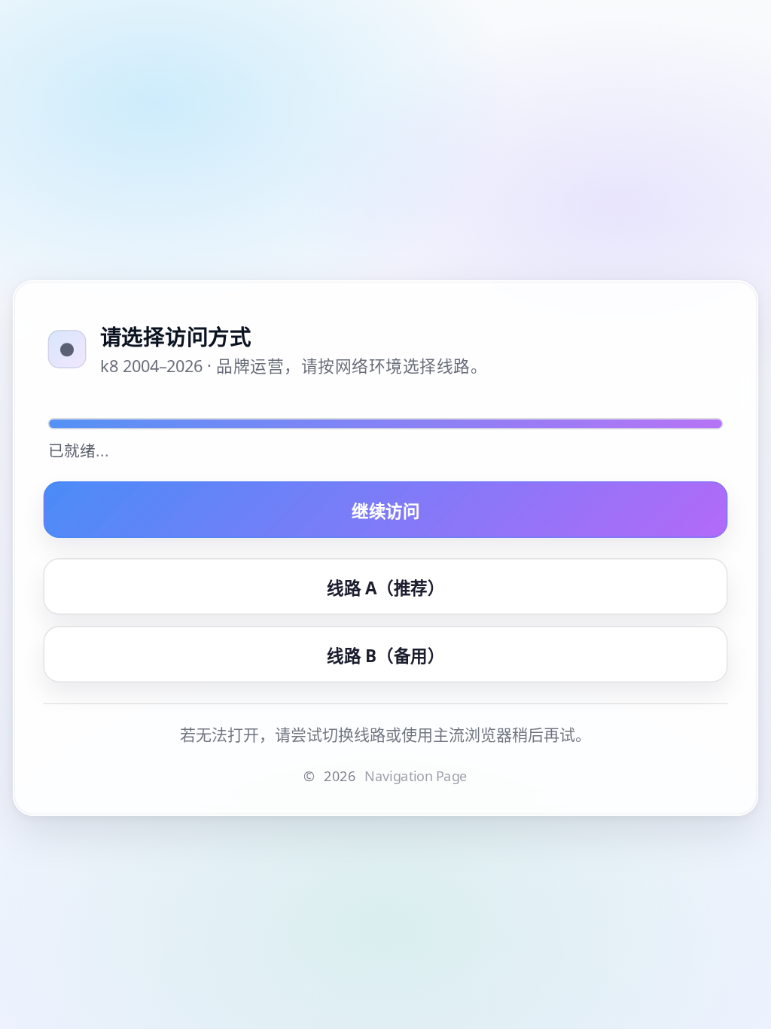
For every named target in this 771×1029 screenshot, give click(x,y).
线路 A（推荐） (385, 587)
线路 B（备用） (385, 654)
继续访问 (385, 510)
